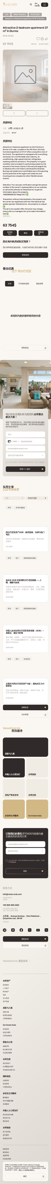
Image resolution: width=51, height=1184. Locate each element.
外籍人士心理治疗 (10, 1110)
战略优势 (6, 1046)
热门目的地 (6, 1132)
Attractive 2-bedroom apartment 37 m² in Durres (24, 18)
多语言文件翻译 (9, 1093)
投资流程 (6, 1029)
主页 (6, 14)
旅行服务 (6, 1135)
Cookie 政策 (7, 1159)
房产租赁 (6, 1001)
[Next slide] (37, 113)
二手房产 (6, 988)
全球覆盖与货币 (8, 1066)
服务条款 (6, 1152)
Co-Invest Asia (9, 1025)
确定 (25, 1176)
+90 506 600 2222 (11, 905)
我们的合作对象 (8, 1114)
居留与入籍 (7, 1008)
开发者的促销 (23, 283)
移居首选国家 (7, 1015)
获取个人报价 (25, 469)
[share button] (46, 39)
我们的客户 (6, 1063)
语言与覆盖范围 (8, 1101)
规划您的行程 (7, 1138)
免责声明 (6, 1155)
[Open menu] (44, 5)
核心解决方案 (7, 1049)
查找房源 (25, 945)
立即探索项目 (7, 1018)
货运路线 (6, 1084)
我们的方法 (6, 1118)
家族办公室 (7, 1042)
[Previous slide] (14, 113)
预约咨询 (6, 1121)
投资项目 (6, 985)
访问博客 (25, 714)
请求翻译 (6, 1104)
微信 (25, 233)
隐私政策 (13, 862)
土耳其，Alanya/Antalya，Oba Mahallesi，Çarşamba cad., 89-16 (22, 917)
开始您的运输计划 (9, 1070)
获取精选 (25, 348)
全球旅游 (6, 1127)
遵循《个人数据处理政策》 (27, 1170)
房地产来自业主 (19, 14)
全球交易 (6, 1059)
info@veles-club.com (12, 894)
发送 (25, 871)
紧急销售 (39, 283)
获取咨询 (40, 233)
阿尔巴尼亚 (35, 14)
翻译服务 (6, 1097)
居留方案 (6, 1012)
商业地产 (6, 991)
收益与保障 (6, 1032)
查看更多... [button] (7, 216)
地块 (4, 995)
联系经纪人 (9, 233)
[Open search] (31, 4)
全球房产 (6, 981)
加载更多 (25, 707)
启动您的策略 (7, 1053)
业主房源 (6, 998)
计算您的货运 (7, 1087)
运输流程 (6, 1080)
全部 (9, 283)
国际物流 (6, 1076)
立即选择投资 (7, 1035)
